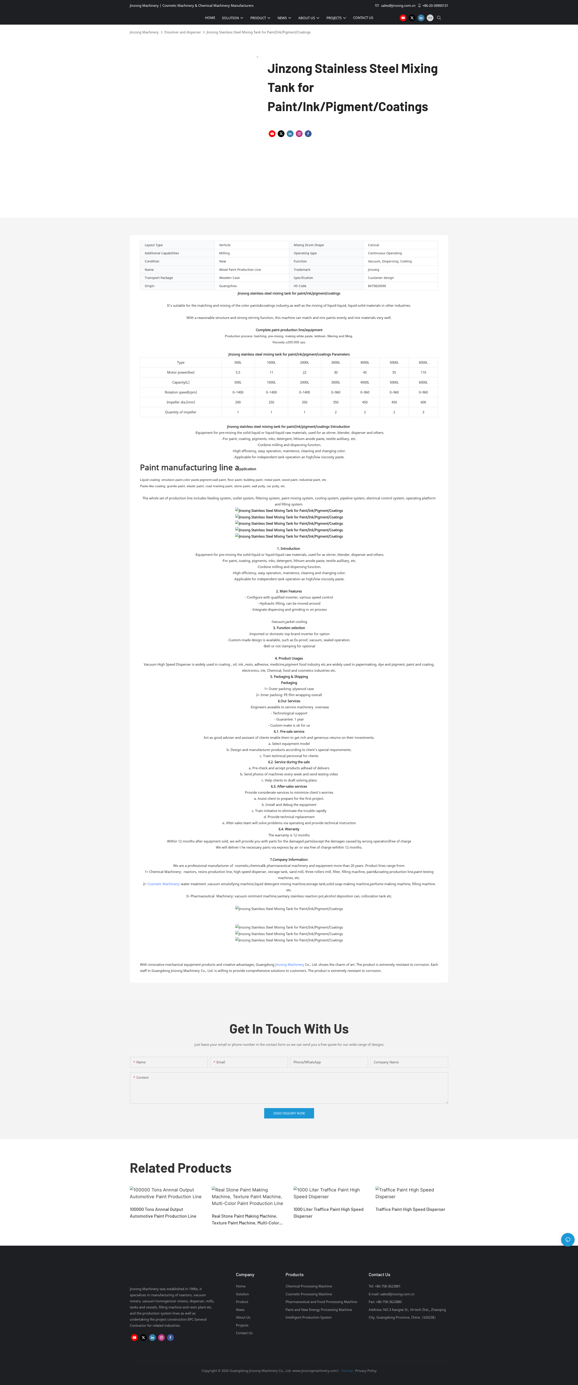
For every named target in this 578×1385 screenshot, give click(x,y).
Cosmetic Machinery (163, 884)
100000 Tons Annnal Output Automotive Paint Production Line (163, 1212)
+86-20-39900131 (435, 5)
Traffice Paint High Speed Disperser (410, 1209)
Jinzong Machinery (144, 32)
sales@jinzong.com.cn (398, 5)
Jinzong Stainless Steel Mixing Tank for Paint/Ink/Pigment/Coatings (259, 32)
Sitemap (346, 1370)
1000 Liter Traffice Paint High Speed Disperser (329, 1212)
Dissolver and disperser (182, 32)
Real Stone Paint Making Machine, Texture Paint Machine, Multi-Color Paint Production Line (245, 1219)
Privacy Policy (366, 1370)
